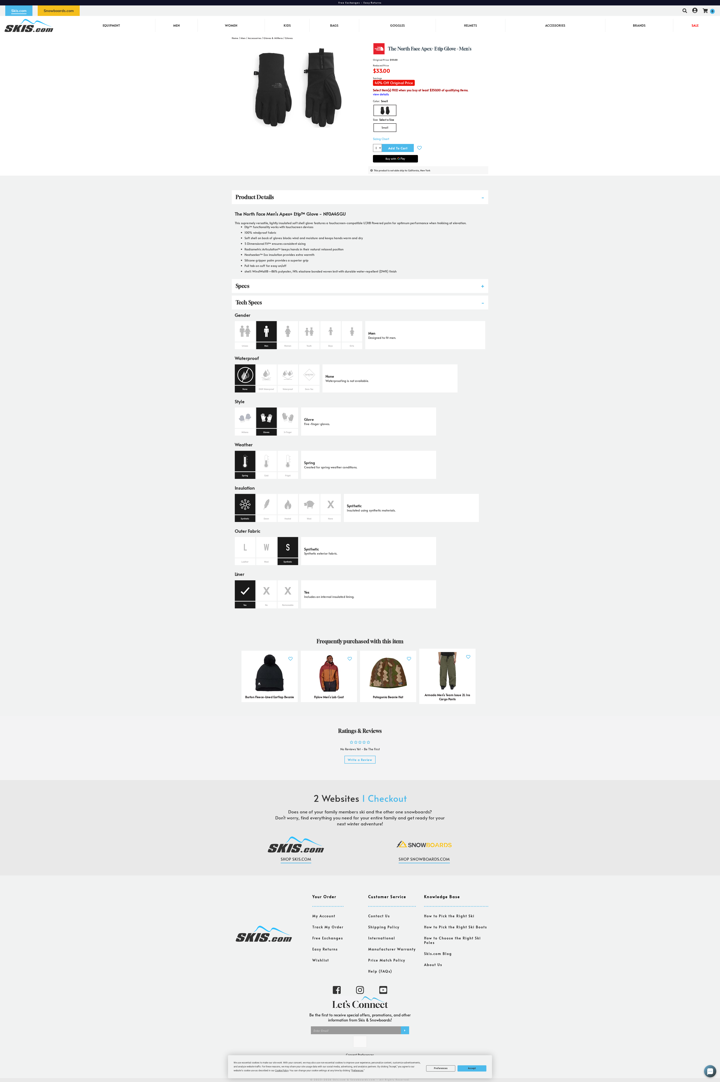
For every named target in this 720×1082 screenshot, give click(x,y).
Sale (695, 25)
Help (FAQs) (380, 971)
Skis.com (18, 10)
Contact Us (379, 916)
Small (385, 127)
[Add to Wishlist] (419, 148)
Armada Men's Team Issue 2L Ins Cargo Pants (447, 697)
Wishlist (320, 960)
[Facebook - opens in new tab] (337, 989)
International (381, 938)
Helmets (470, 25)
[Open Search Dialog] (684, 10)
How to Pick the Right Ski (449, 916)
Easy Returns (325, 949)
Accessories (555, 25)
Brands (639, 25)
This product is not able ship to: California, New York (402, 170)
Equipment (111, 25)
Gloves (289, 38)
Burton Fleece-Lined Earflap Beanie (269, 697)
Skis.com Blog (438, 953)
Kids (287, 25)
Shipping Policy (384, 927)
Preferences (441, 1068)
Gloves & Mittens (273, 38)
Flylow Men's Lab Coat (329, 697)
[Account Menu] (695, 10)
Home (235, 38)
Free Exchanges (327, 938)
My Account (323, 916)
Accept (472, 1068)
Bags (334, 25)
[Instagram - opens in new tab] (360, 989)
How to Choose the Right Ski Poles (452, 940)
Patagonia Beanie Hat (388, 697)
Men (176, 25)
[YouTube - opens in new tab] (383, 989)
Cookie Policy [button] (281, 1070)
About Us (433, 964)
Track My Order (328, 927)
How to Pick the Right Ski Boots (455, 927)
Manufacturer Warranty (392, 949)
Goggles (397, 25)
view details (381, 94)
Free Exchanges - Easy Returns (360, 2)
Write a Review (360, 760)
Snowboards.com (59, 10)
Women (231, 25)
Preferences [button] (357, 1070)
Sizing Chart (381, 139)
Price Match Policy (386, 960)
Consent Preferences (360, 1055)
